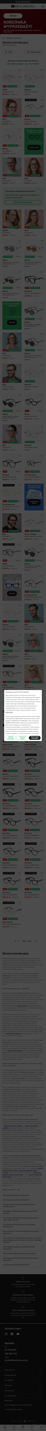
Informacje (9, 712)
